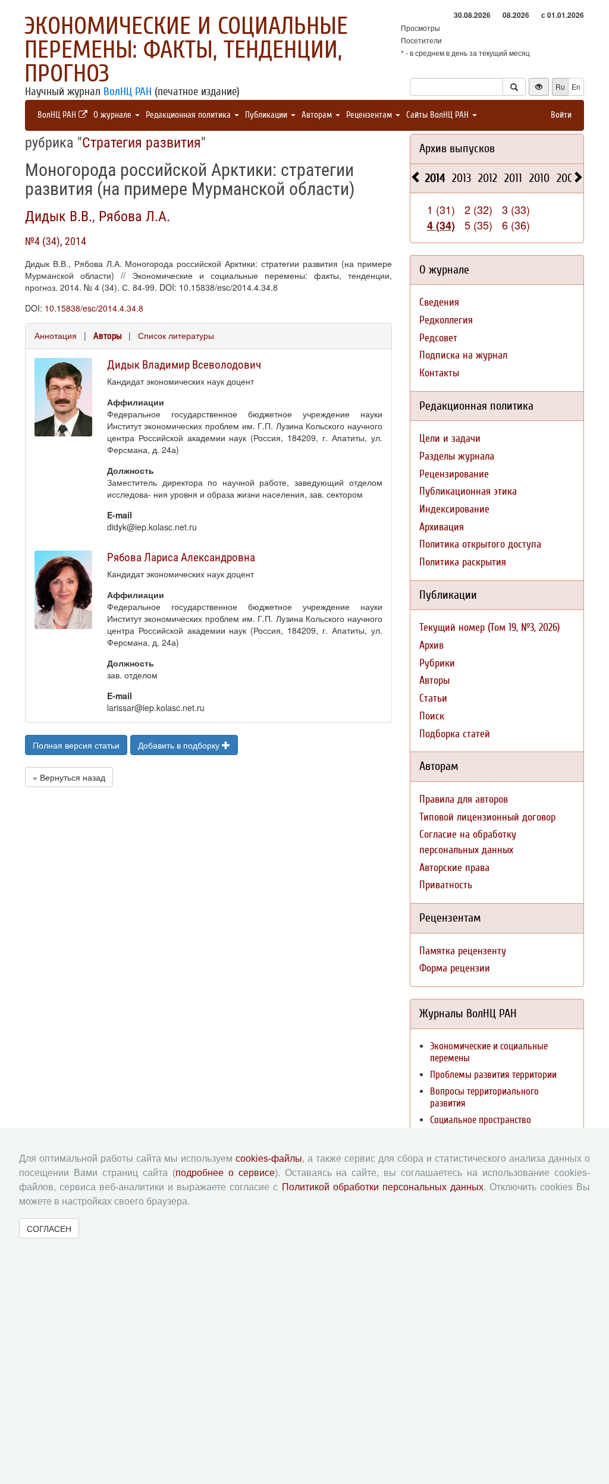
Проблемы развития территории (493, 1074)
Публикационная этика (468, 491)
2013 (461, 178)
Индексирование (454, 509)
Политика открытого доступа (480, 544)
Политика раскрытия (462, 562)
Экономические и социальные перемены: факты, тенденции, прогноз (186, 50)
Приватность (445, 885)
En (576, 86)
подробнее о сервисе (225, 1173)
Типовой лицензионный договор (487, 817)
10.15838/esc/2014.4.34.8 (94, 308)
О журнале (113, 115)
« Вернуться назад (69, 777)
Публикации (267, 115)
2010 (539, 178)
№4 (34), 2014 (55, 241)
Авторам (318, 115)
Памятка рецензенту (462, 951)
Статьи (433, 698)
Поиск (431, 716)
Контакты (439, 373)
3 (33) (516, 209)
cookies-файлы (269, 1158)
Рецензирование (454, 474)
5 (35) (478, 224)
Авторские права (454, 868)
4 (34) (441, 225)
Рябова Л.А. (134, 216)
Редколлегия (446, 320)
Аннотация (55, 335)
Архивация (441, 527)
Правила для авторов (463, 799)
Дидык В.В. (58, 216)
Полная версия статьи (76, 745)
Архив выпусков (457, 148)
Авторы (107, 336)
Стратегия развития (141, 142)
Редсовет (438, 338)
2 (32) (478, 209)
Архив (431, 645)
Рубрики (437, 663)
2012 (487, 178)
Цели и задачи (450, 438)
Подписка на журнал (463, 355)
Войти (561, 115)
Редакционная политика (189, 115)
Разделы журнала (456, 456)
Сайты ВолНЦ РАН (438, 115)
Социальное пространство (480, 1119)
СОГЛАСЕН (49, 1228)
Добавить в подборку (180, 745)
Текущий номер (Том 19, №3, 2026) (489, 627)
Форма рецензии (454, 968)
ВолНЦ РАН (127, 91)
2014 (435, 178)
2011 (513, 178)
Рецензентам (370, 115)
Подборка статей (454, 734)
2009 (568, 178)
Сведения (439, 302)
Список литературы (176, 335)
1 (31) (441, 209)
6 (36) (516, 224)
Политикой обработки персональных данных (383, 1187)
